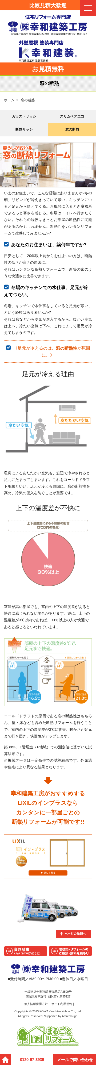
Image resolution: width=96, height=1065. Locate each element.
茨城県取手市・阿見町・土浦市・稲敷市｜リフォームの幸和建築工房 (48, 25)
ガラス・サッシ (24, 116)
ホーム (9, 100)
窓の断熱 (72, 129)
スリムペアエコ (72, 116)
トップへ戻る (76, 934)
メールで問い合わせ (75, 1059)
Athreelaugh (69, 1016)
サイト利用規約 (61, 1003)
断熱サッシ (24, 129)
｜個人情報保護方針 (34, 1003)
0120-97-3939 (32, 1059)
